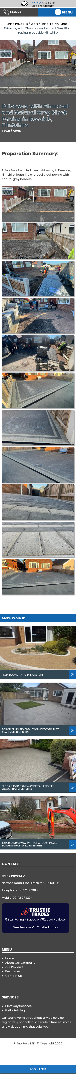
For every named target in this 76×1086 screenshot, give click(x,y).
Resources (13, 971)
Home (9, 958)
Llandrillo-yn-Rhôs (54, 24)
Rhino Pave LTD (17, 24)
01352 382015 (28, 890)
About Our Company (20, 963)
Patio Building (15, 1010)
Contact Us (13, 976)
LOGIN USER (38, 1069)
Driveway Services (18, 1006)
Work (34, 24)
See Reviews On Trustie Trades (35, 927)
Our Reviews (14, 967)
